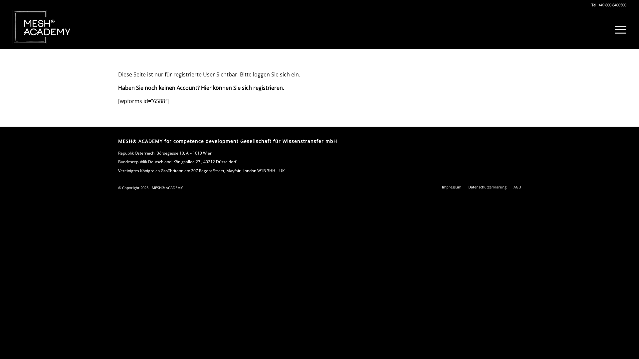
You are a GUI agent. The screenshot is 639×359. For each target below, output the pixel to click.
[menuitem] (618, 29)
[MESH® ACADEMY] (42, 27)
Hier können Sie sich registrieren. (242, 87)
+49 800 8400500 (612, 4)
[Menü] (618, 29)
